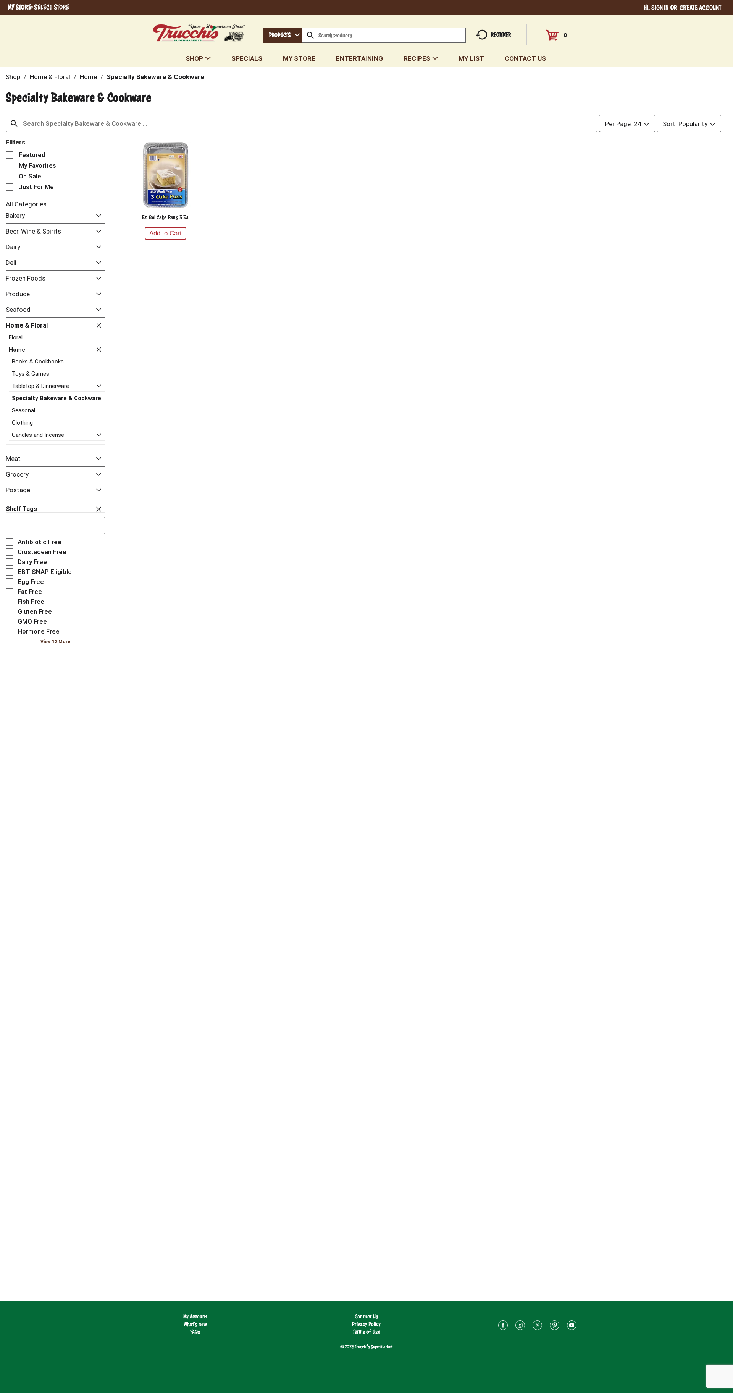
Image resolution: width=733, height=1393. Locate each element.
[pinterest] (554, 1326)
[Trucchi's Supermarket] (199, 30)
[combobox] (282, 35)
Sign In (660, 7)
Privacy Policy (366, 1324)
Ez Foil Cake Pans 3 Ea (165, 217)
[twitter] (537, 1326)
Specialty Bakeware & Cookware (155, 77)
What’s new (195, 1324)
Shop (13, 77)
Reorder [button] (501, 35)
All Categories (26, 204)
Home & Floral (50, 77)
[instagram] (520, 1326)
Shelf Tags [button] (21, 508)
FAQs (195, 1332)
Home (88, 77)
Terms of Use (366, 1332)
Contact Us (366, 1316)
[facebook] (503, 1326)
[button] (97, 216)
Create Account (701, 7)
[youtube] (571, 1326)
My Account (195, 1316)
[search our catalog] (310, 35)
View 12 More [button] (55, 641)
